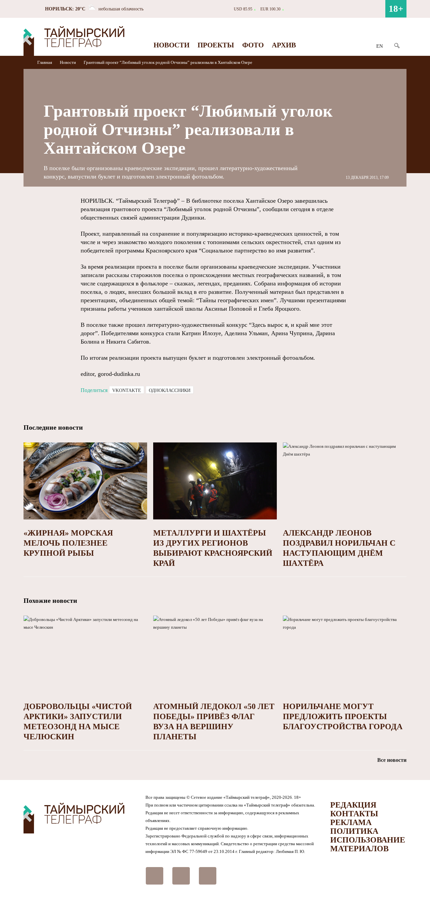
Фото (253, 45)
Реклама (351, 822)
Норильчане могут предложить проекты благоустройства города (342, 716)
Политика (354, 831)
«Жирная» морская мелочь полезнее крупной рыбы (68, 543)
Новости (171, 45)
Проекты (216, 45)
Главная (45, 62)
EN (379, 46)
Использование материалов (367, 844)
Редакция (353, 805)
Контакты (354, 813)
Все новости (391, 760)
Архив (284, 45)
